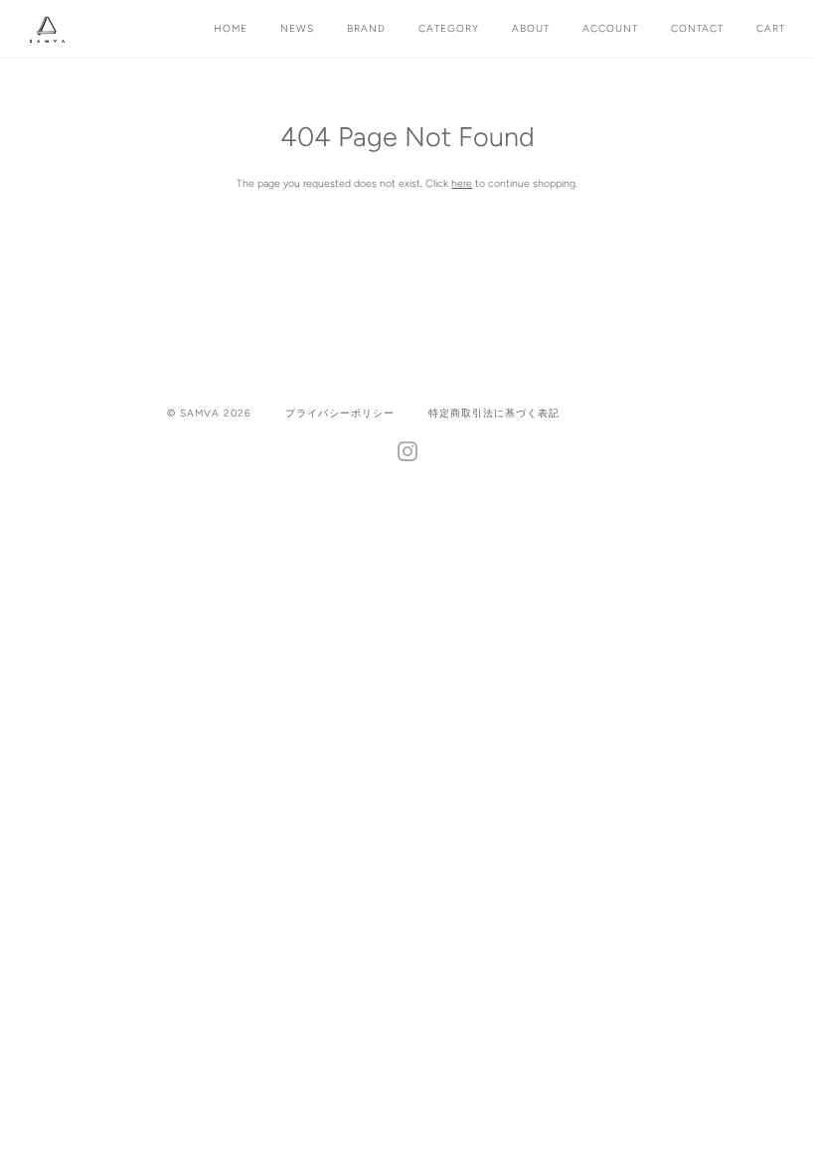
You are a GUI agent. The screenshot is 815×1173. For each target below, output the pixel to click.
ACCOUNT (610, 28)
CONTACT (697, 28)
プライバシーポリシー (340, 413)
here (461, 183)
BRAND (366, 28)
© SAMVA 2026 (209, 413)
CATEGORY (448, 28)
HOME (230, 28)
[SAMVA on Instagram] (408, 455)
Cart (770, 28)
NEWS (297, 28)
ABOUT (531, 28)
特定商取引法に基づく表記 (494, 413)
